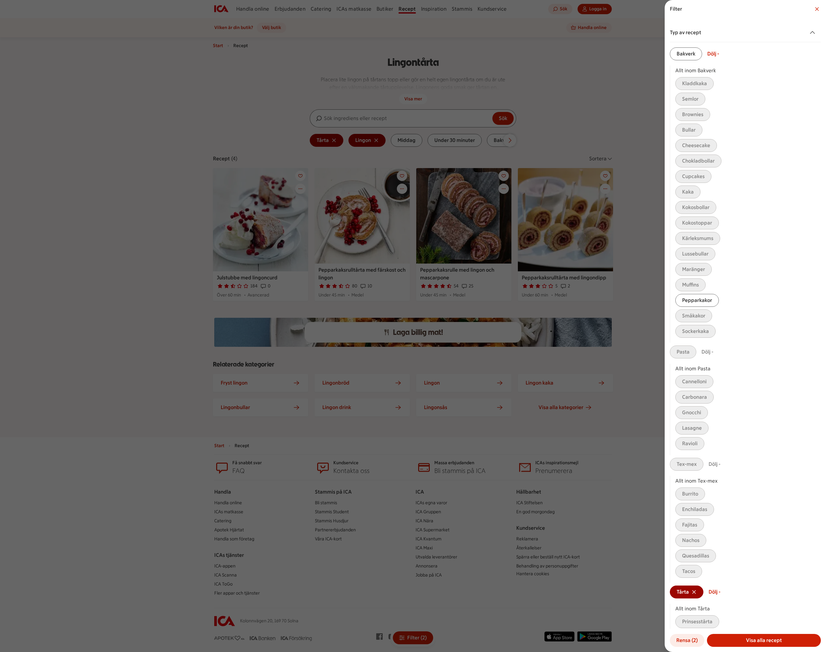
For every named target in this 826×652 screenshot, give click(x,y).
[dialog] (745, 326)
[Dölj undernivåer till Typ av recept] (814, 32)
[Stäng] (817, 9)
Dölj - (713, 54)
